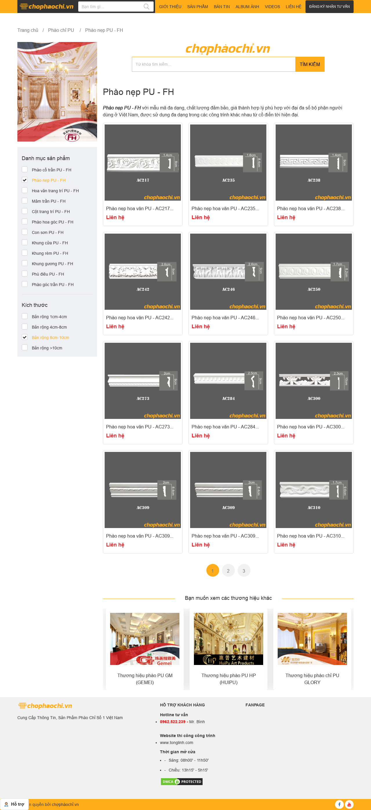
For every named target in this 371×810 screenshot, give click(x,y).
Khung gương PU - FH (52, 264)
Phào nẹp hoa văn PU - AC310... (310, 535)
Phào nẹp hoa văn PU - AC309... (139, 535)
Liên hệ (115, 217)
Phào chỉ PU (61, 30)
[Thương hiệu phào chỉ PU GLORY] (312, 639)
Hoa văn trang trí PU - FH (55, 191)
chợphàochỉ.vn (65, 804)
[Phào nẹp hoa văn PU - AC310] (314, 490)
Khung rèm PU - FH (50, 253)
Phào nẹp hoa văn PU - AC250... (310, 317)
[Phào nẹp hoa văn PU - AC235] (228, 162)
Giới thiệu (170, 6)
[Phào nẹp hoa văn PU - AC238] (314, 162)
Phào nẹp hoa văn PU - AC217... (139, 208)
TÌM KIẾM (310, 64)
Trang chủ (27, 30)
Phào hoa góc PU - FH (52, 222)
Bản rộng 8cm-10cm (50, 338)
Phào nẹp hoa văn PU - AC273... (139, 426)
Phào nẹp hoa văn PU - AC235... (225, 208)
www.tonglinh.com (176, 742)
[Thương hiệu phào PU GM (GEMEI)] (144, 639)
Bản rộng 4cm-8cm (49, 327)
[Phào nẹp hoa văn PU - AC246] (228, 272)
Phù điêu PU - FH (48, 274)
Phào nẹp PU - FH (104, 30)
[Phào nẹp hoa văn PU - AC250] (314, 272)
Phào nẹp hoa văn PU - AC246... (225, 317)
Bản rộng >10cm (47, 348)
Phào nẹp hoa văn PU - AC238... (310, 208)
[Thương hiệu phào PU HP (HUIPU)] (228, 639)
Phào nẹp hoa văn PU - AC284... (225, 426)
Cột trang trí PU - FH (51, 212)
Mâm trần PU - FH (49, 201)
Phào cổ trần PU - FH (51, 170)
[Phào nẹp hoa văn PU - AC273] (143, 381)
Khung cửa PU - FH (50, 243)
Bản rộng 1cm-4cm (49, 317)
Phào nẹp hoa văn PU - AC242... (139, 317)
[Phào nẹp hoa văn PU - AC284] (228, 381)
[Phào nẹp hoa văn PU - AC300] (314, 381)
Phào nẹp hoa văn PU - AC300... (310, 426)
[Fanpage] (339, 804)
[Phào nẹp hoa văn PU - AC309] (143, 490)
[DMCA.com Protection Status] (181, 781)
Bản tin (222, 6)
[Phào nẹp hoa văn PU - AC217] (143, 162)
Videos (272, 6)
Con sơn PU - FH (47, 232)
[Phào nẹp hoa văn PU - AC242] (143, 272)
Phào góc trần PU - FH (53, 285)
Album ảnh (247, 6)
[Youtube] (349, 804)
